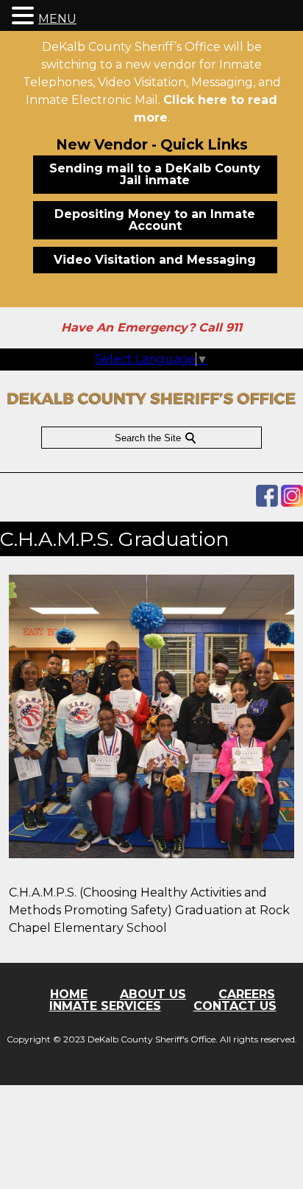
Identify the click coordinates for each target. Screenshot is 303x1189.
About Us (153, 994)
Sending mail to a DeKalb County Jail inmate (154, 174)
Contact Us (235, 1006)
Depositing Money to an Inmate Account (154, 220)
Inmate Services (105, 1006)
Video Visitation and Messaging (155, 260)
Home (69, 994)
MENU (57, 19)
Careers (246, 994)
